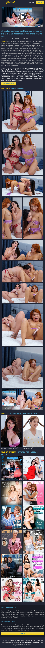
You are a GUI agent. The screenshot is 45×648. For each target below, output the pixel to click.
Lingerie (3, 77)
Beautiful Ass (38, 68)
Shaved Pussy (38, 78)
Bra (26, 70)
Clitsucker (12, 71)
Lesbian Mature (5, 75)
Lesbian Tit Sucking (33, 75)
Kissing (25, 73)
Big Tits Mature (19, 70)
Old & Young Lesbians (31, 77)
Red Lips (10, 78)
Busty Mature (5, 71)
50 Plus (22, 68)
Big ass (3, 70)
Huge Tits (20, 73)
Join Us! (40, 2)
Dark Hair (30, 71)
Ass (26, 68)
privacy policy (39, 642)
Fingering (4, 73)
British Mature (35, 70)
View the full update (8, 83)
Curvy (17, 71)
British (29, 70)
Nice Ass (21, 77)
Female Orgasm (38, 71)
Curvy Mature (23, 71)
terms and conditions (26, 642)
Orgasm (40, 77)
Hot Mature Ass (11, 73)
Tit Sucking (19, 80)
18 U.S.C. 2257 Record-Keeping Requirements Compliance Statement (22, 640)
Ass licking (31, 68)
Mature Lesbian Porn (12, 77)
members (31, 2)
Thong (13, 80)
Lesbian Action (37, 73)
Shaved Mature (28, 78)
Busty (41, 70)
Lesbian (30, 73)
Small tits (4, 80)
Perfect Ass (4, 78)
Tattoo (9, 80)
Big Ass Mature (10, 70)
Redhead (16, 78)
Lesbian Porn (14, 75)
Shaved (21, 78)
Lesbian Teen (23, 75)
